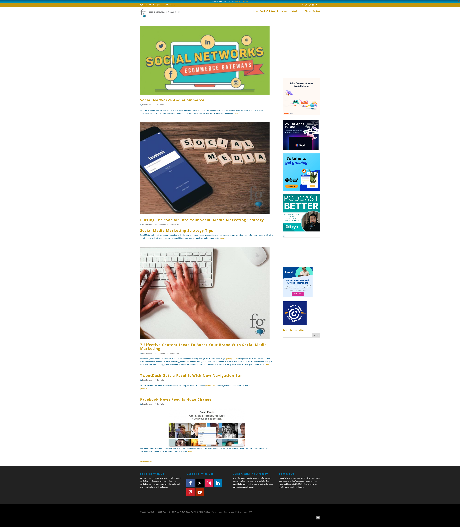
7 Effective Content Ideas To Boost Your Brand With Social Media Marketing (203, 346)
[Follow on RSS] (318, 517)
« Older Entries (146, 461)
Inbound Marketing (162, 224)
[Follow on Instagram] (209, 483)
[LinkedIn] (316, 5)
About (308, 11)
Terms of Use (229, 512)
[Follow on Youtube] (200, 492)
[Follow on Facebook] (190, 483)
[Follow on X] (200, 483)
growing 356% (231, 359)
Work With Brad (267, 11)
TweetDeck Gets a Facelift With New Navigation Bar (191, 375)
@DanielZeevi (210, 385)
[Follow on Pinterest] (190, 492)
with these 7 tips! (242, 1)
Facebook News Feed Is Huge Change (176, 399)
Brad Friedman (147, 105)
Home (255, 11)
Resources (282, 11)
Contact (316, 11)
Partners (238, 512)
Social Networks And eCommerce (172, 100)
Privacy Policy (217, 512)
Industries (296, 11)
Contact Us (248, 512)
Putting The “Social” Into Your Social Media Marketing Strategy (202, 219)
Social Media (159, 105)
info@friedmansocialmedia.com (291, 487)
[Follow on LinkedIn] (218, 483)
